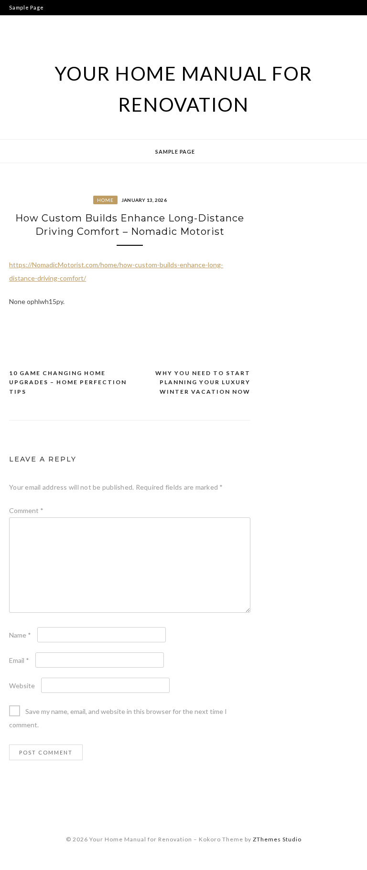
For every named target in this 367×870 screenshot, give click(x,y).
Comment (26, 510)
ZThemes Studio (277, 839)
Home (105, 200)
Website (22, 685)
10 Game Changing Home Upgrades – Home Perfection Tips (68, 382)
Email (19, 660)
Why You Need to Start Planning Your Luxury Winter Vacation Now (202, 382)
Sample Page (26, 7)
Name (20, 635)
